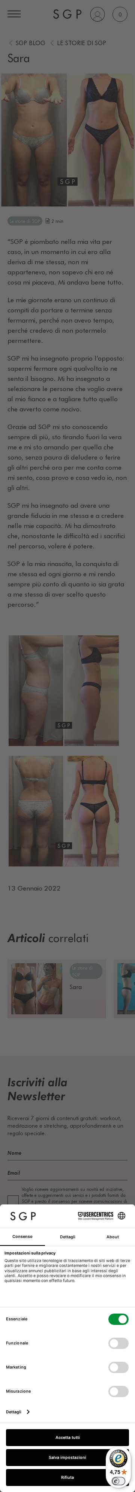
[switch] (118, 1481)
